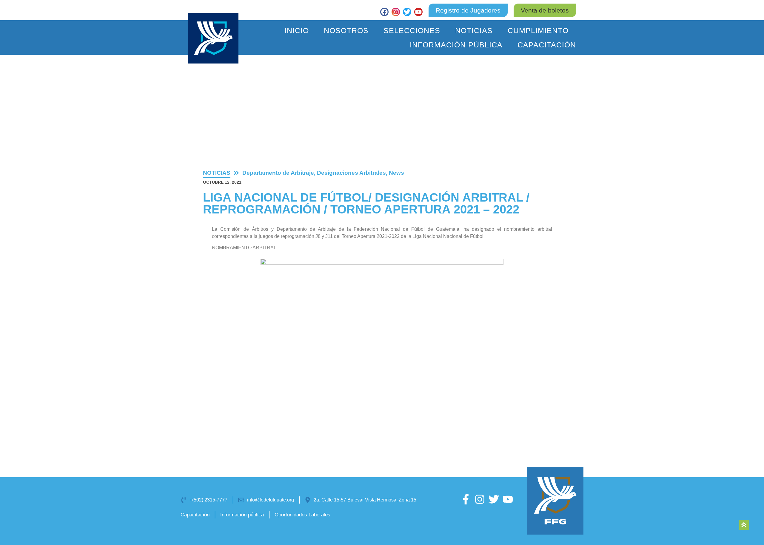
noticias (216, 173)
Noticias (474, 30)
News (396, 173)
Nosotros (346, 30)
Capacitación (546, 45)
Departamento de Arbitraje (278, 173)
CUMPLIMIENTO (538, 30)
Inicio (296, 30)
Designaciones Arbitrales (351, 173)
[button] (545, 10)
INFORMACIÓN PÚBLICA (456, 45)
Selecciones (411, 30)
